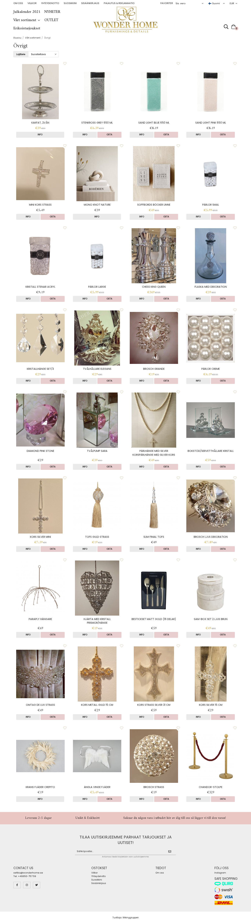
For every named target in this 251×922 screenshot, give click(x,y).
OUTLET (51, 20)
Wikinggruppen (131, 917)
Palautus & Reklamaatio (119, 3)
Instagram (220, 872)
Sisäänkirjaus (90, 3)
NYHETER (52, 12)
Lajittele (20, 54)
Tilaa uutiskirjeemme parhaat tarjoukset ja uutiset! (126, 839)
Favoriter (166, 3)
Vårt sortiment (24, 20)
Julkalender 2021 (26, 12)
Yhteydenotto (50, 3)
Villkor (32, 3)
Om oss (18, 3)
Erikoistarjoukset (26, 28)
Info (40, 134)
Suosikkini (70, 3)
